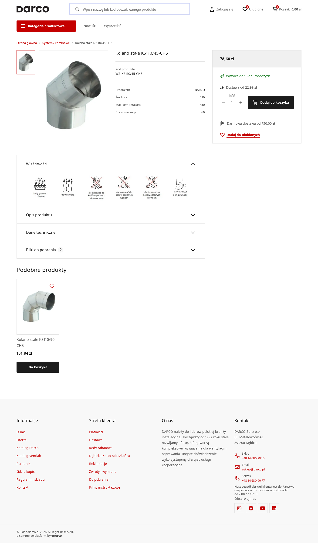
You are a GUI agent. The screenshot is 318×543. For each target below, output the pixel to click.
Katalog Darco (27, 448)
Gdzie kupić (26, 471)
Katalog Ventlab (29, 455)
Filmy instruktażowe (104, 487)
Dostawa (95, 440)
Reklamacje (98, 463)
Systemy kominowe (56, 43)
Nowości (90, 25)
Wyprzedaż (112, 25)
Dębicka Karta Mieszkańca (109, 455)
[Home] (33, 9)
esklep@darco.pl (253, 469)
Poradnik (23, 463)
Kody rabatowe (100, 448)
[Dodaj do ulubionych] (52, 286)
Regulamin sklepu (31, 479)
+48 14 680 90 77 (253, 480)
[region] (27, 95)
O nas (21, 432)
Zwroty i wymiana (102, 471)
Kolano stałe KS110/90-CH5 (36, 342)
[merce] (56, 535)
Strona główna (27, 43)
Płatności (96, 432)
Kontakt (22, 487)
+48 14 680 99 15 (253, 458)
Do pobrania (98, 479)
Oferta (22, 440)
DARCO (200, 90)
